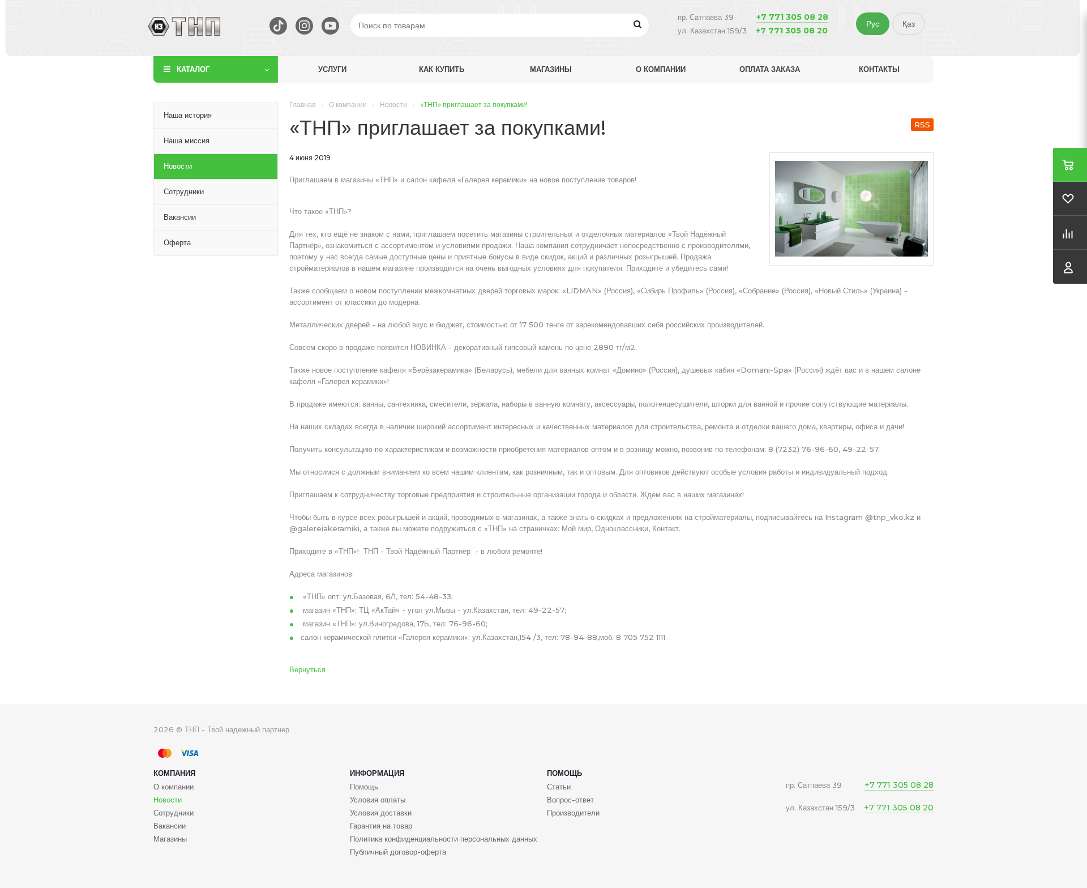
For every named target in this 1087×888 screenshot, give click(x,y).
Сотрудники (173, 812)
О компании (661, 69)
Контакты (879, 69)
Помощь (564, 773)
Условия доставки (381, 812)
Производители (573, 812)
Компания (174, 773)
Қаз (908, 24)
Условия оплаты (377, 799)
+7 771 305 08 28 (792, 17)
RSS (922, 124)
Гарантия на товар (381, 825)
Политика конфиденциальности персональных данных (443, 838)
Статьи (559, 786)
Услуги (332, 69)
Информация (377, 773)
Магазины (551, 69)
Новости (167, 799)
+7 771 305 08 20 (792, 30)
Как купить (441, 69)
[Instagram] (304, 26)
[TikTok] (278, 26)
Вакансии (169, 825)
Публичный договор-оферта (398, 851)
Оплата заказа (769, 69)
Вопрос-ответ (570, 799)
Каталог (193, 69)
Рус (872, 24)
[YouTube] (330, 26)
